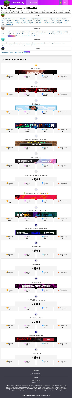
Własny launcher (26, 35)
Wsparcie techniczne (36, 375)
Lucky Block (10, 45)
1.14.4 (48, 20)
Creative (9, 31)
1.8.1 (32, 18)
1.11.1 (65, 18)
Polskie (20, 31)
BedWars (3, 43)
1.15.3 (65, 20)
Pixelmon (21, 52)
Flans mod (26, 52)
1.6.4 (17, 18)
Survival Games (18, 45)
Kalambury (13, 33)
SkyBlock (42, 43)
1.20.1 (2, 24)
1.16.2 (7, 22)
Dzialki (7, 33)
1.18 (32, 22)
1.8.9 (35, 18)
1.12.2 (15, 20)
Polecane (24, 33)
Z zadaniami (12, 35)
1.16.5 (20, 22)
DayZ (16, 52)
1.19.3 (57, 22)
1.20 (66, 22)
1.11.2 (2, 20)
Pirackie (19, 33)
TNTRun (23, 43)
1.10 (50, 18)
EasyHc (52, 43)
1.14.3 (44, 20)
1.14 (31, 20)
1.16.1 (2, 22)
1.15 (52, 20)
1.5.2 (13, 18)
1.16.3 (11, 22)
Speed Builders (27, 45)
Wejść (66, 2)
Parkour (47, 43)
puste (38, 33)
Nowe (29, 33)
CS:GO (11, 52)
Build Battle (29, 43)
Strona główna (36, 373)
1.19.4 (61, 22)
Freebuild (51, 33)
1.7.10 (24, 18)
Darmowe (25, 31)
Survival (3, 31)
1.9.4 (46, 18)
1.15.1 (56, 20)
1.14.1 (35, 20)
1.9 (39, 18)
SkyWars (17, 43)
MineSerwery (17, 2)
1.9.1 (42, 18)
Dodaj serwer (32, 2)
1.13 (19, 20)
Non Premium (32, 31)
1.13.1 (23, 20)
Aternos (62, 31)
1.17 (24, 22)
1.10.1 (53, 18)
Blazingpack (4, 35)
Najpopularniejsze (47, 31)
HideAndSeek (10, 43)
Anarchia (18, 35)
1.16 (69, 20)
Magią (33, 33)
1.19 (45, 22)
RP (66, 31)
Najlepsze (14, 31)
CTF (64, 43)
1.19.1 (48, 22)
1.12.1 (10, 20)
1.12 (7, 20)
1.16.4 (16, 22)
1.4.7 (2, 18)
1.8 (28, 18)
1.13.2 (27, 20)
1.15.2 (60, 20)
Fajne (38, 35)
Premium (39, 31)
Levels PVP (58, 43)
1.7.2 (20, 18)
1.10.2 (57, 18)
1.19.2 (53, 22)
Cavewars (35, 43)
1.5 (6, 18)
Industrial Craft (4, 52)
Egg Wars (3, 45)
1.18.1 (36, 22)
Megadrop (57, 33)
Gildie (2, 33)
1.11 (62, 18)
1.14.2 (39, 20)
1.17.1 (28, 22)
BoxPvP (34, 45)
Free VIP (33, 35)
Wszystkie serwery (36, 380)
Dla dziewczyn (44, 33)
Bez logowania (65, 33)
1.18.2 (40, 22)
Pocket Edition (9, 24)
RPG (58, 31)
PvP (54, 31)
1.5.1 (9, 18)
